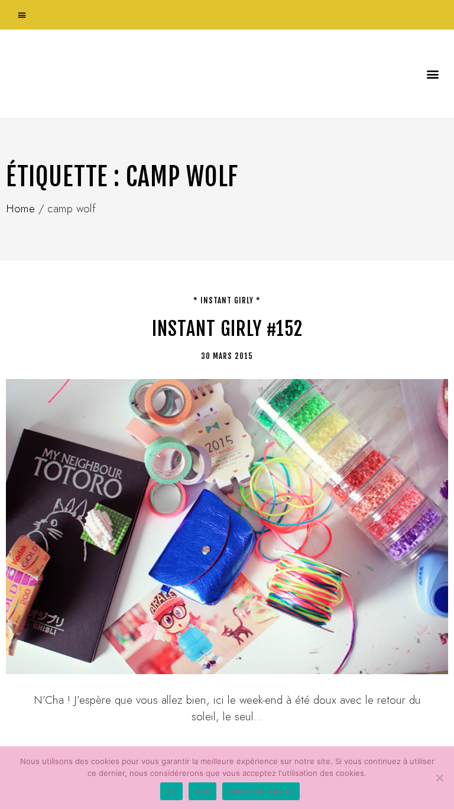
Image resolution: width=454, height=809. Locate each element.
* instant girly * (227, 300)
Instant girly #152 (227, 329)
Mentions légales (261, 791)
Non (202, 791)
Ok (171, 791)
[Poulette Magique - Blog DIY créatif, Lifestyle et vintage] (130, 74)
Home (20, 208)
